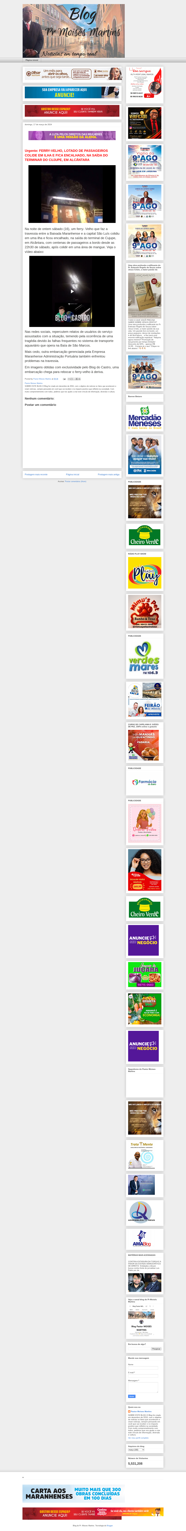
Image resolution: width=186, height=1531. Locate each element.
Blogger (110, 1526)
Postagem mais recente (36, 474)
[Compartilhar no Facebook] (76, 379)
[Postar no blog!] (71, 379)
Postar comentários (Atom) (75, 481)
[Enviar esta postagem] (64, 379)
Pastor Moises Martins (141, 1411)
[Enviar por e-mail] (69, 379)
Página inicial (32, 60)
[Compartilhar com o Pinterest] (79, 379)
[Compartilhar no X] (74, 379)
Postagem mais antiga (108, 474)
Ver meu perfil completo (138, 1438)
